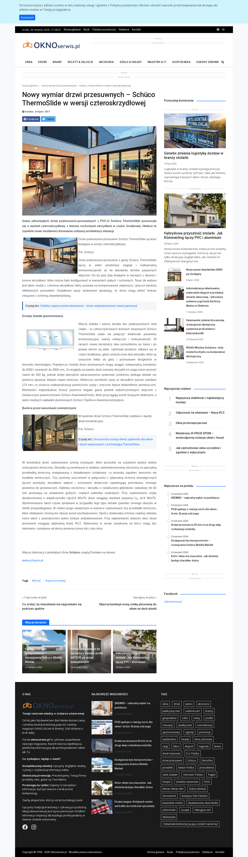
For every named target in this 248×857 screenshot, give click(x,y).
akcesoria (203, 704)
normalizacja (204, 725)
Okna (28, 62)
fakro (176, 746)
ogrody (189, 732)
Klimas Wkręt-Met (173, 788)
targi (165, 746)
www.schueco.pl (32, 560)
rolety (196, 718)
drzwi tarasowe (171, 753)
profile (209, 718)
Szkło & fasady (131, 62)
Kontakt (136, 29)
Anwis (217, 746)
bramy (209, 711)
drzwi (37, 580)
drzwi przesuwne (172, 760)
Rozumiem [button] (27, 17)
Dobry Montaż (197, 788)
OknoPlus (207, 760)
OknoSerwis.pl (173, 601)
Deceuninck (169, 796)
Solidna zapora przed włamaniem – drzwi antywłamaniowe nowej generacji (88, 305)
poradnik (167, 767)
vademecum (192, 711)
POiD (207, 781)
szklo (185, 718)
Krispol (166, 781)
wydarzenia (169, 739)
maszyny (167, 725)
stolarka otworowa (187, 781)
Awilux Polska (186, 767)
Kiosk (87, 29)
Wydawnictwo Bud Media (203, 803)
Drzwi (42, 62)
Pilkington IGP (202, 810)
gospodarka (169, 718)
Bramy (57, 62)
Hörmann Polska (193, 774)
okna (165, 704)
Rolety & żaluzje (80, 62)
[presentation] (23, 653)
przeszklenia (207, 767)
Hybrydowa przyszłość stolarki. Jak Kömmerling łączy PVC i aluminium (193, 235)
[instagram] (223, 29)
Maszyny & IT (157, 62)
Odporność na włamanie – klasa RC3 (200, 412)
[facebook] (218, 29)
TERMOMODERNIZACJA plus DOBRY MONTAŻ (190, 824)
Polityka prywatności (104, 29)
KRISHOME (169, 810)
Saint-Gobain (170, 774)
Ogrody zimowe (207, 62)
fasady (185, 739)
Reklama (124, 29)
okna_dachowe (203, 739)
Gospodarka (181, 62)
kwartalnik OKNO (172, 803)
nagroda (204, 746)
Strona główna (72, 29)
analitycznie (185, 725)
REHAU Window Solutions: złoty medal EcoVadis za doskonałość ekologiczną (205, 352)
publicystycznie (171, 711)
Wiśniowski (168, 817)
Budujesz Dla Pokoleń (195, 796)
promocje (205, 732)
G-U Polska (192, 753)
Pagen (212, 774)
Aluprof (189, 746)
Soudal (185, 810)
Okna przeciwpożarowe (191, 423)
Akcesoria (106, 62)
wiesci (188, 704)
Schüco (192, 760)
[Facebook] (25, 828)
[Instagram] (33, 828)
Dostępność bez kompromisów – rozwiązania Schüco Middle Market (134, 764)
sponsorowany (56, 580)
